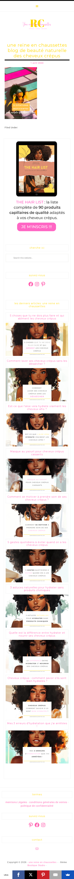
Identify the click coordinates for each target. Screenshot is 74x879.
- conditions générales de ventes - (48, 802)
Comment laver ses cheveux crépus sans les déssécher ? (37, 362)
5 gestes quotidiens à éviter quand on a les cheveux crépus (37, 544)
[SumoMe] (68, 874)
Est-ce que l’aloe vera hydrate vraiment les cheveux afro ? (37, 408)
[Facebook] (18, 874)
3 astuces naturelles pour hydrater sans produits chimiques (37, 589)
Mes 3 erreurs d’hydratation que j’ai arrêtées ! (37, 725)
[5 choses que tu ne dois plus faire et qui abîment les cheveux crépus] (37, 355)
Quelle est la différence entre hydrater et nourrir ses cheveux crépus (37, 634)
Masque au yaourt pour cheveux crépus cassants (37, 453)
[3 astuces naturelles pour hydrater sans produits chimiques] (37, 627)
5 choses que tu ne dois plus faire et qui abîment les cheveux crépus (37, 317)
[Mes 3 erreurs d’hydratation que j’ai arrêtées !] (37, 762)
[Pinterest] (43, 874)
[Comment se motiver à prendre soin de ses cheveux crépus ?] (37, 536)
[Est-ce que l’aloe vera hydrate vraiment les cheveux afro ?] (37, 445)
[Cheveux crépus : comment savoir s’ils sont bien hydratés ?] (37, 717)
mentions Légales (16, 802)
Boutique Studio (36, 865)
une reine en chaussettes (37, 24)
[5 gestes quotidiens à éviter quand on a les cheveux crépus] (37, 581)
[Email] (55, 874)
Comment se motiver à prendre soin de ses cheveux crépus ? (37, 498)
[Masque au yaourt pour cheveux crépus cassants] (37, 491)
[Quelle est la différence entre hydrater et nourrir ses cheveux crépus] (37, 672)
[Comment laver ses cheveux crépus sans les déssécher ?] (37, 400)
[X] (31, 874)
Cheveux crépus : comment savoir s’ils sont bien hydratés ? (37, 680)
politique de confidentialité (37, 805)
